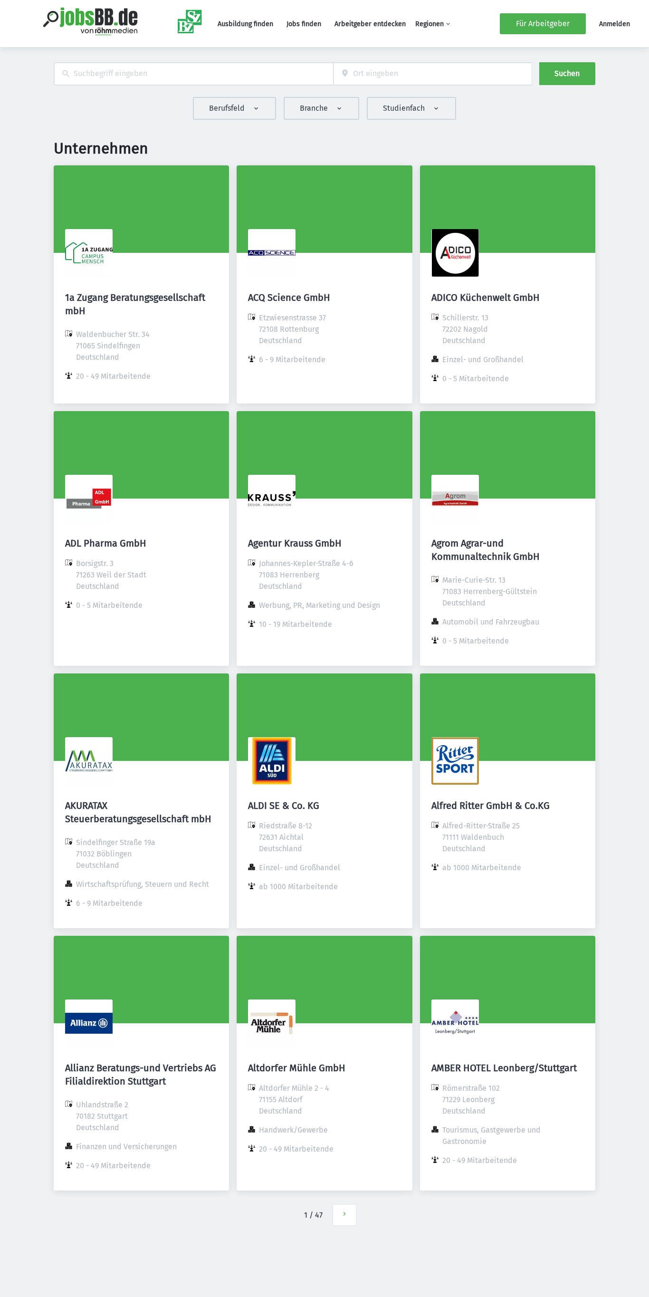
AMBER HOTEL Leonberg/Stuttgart (504, 1068)
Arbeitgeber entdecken (370, 24)
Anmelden (614, 24)
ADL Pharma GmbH (105, 543)
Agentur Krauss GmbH (295, 543)
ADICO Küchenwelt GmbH (485, 297)
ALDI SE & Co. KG (283, 805)
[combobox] (194, 74)
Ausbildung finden (245, 24)
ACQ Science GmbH (289, 297)
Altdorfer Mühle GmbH (296, 1068)
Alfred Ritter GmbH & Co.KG (490, 805)
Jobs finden (303, 24)
